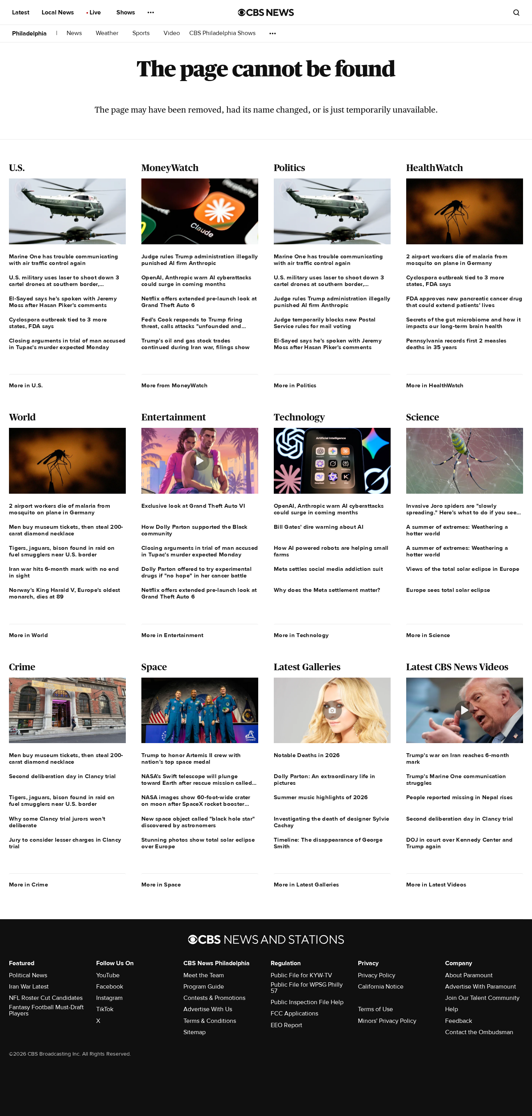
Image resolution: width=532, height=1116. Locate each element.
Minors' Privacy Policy (387, 1021)
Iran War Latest (29, 987)
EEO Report (286, 1025)
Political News (28, 975)
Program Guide (203, 987)
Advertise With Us (207, 1009)
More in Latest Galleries (306, 884)
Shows (126, 12)
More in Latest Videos (436, 884)
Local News (59, 12)
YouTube (108, 975)
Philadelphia (29, 33)
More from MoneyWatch (174, 385)
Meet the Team (203, 975)
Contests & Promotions (214, 998)
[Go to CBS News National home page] (266, 12)
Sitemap (194, 1032)
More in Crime (28, 884)
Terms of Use (375, 1009)
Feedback (458, 1021)
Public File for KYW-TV (301, 975)
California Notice (380, 987)
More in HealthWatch (435, 385)
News (75, 33)
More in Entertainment (172, 635)
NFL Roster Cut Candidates (46, 998)
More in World (28, 635)
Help (451, 1009)
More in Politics (295, 385)
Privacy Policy (376, 975)
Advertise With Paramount (480, 987)
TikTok (104, 1009)
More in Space (161, 884)
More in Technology (301, 635)
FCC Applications (294, 1013)
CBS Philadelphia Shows (223, 33)
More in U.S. (26, 385)
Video (172, 33)
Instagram (109, 998)
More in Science (428, 635)
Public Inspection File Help (307, 1002)
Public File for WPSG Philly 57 (307, 988)
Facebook (109, 987)
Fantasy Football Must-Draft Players (46, 1010)
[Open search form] (516, 12)
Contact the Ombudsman (479, 1032)
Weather (108, 33)
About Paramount (469, 975)
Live (96, 12)
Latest (21, 12)
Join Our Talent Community (482, 998)
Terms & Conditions (209, 1021)
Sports (141, 33)
